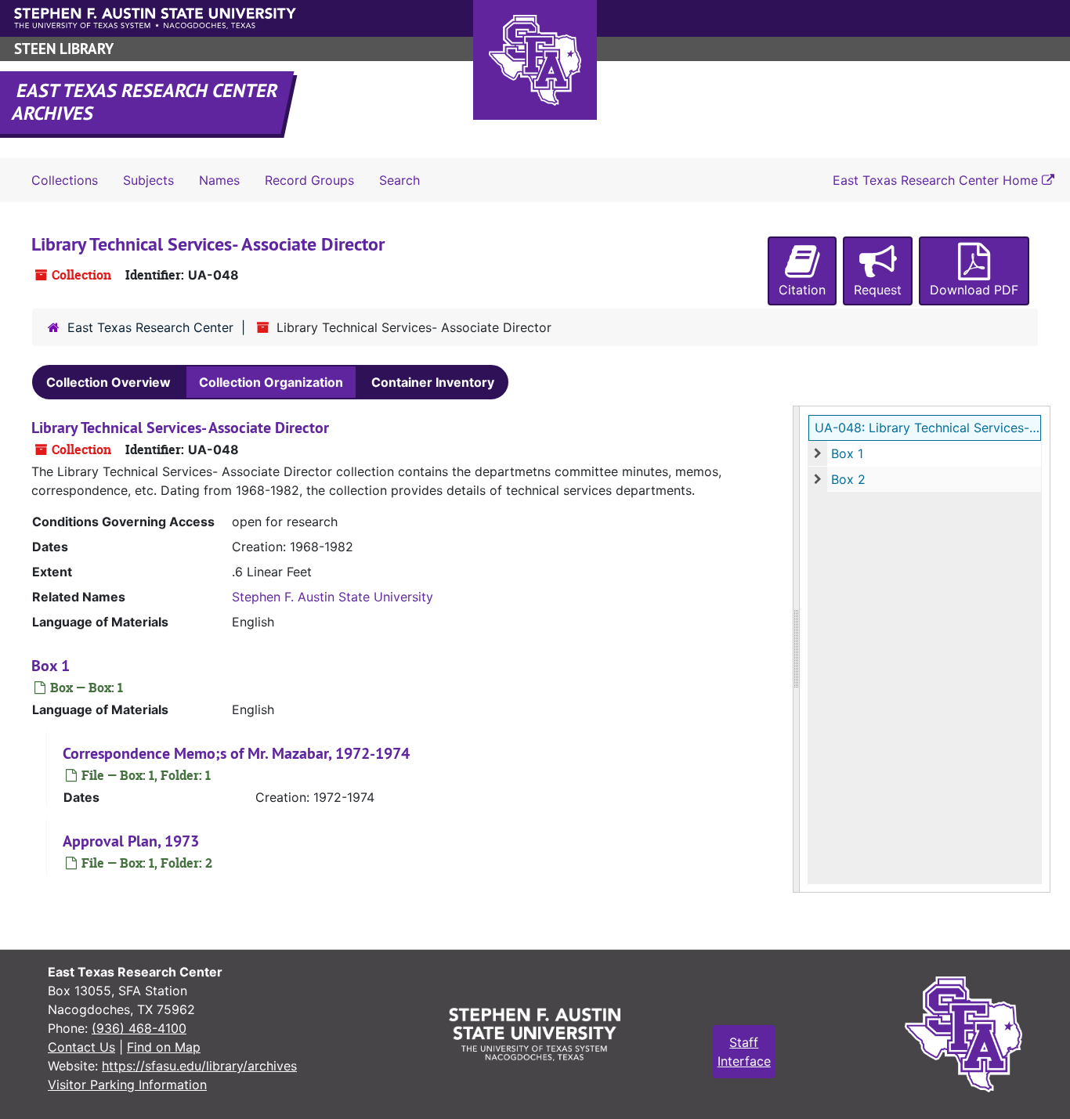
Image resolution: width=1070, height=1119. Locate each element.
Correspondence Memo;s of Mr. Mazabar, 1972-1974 (236, 753)
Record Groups (309, 180)
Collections (64, 180)
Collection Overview (108, 382)
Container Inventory (432, 382)
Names (219, 180)
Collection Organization (271, 382)
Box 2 (848, 479)
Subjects (148, 180)
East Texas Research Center (150, 327)
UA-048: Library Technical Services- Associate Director (928, 427)
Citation (802, 290)
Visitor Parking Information (127, 1084)
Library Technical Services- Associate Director (180, 427)
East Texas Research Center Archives (145, 101)
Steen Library (64, 49)
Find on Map (164, 1047)
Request (878, 290)
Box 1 (847, 453)
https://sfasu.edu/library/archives (199, 1066)
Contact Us (81, 1047)
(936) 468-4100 (139, 1028)
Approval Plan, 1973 (131, 841)
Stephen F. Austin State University (332, 597)
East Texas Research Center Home (937, 180)
